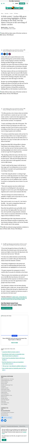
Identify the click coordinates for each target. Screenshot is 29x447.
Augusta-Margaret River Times (6, 380)
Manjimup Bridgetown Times (6, 395)
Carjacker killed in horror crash (10, 352)
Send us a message (7, 417)
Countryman (3, 386)
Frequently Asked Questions (12, 426)
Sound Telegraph (4, 404)
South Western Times (5, 402)
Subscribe (22, 3)
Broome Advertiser (4, 382)
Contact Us (3, 426)
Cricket (11, 13)
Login (16, 3)
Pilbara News (3, 401)
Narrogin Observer (4, 398)
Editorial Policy (22, 426)
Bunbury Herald (4, 383)
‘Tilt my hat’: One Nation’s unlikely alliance (13, 366)
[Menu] (1, 3)
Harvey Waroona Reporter (6, 390)
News (2, 13)
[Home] (4, 3)
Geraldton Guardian (4, 387)
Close (4, 439)
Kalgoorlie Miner (4, 392)
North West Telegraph (5, 399)
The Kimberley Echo (5, 393)
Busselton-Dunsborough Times (7, 385)
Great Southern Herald (5, 389)
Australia (6, 13)
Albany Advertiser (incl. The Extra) (7, 379)
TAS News (16, 13)
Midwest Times (4, 396)
